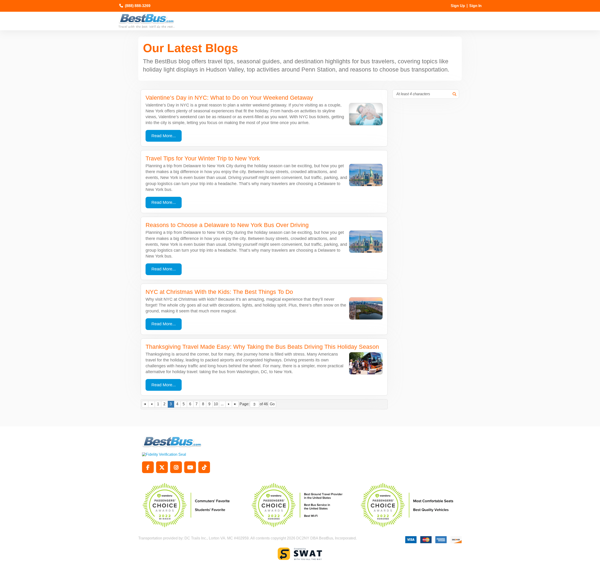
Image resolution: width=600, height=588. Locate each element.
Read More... (163, 135)
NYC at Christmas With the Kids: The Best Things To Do (219, 291)
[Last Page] (235, 404)
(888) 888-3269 (137, 6)
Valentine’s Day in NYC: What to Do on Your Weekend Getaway (229, 97)
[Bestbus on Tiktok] (204, 467)
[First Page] (145, 404)
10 (216, 404)
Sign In (475, 6)
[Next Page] (229, 404)
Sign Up (458, 6)
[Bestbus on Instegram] (176, 467)
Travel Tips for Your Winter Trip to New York (203, 158)
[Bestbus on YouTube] (190, 467)
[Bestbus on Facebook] (148, 467)
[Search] (454, 94)
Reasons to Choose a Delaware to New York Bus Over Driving (227, 225)
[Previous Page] (151, 404)
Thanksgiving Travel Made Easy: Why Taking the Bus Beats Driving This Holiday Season (262, 346)
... (222, 404)
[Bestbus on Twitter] (162, 467)
